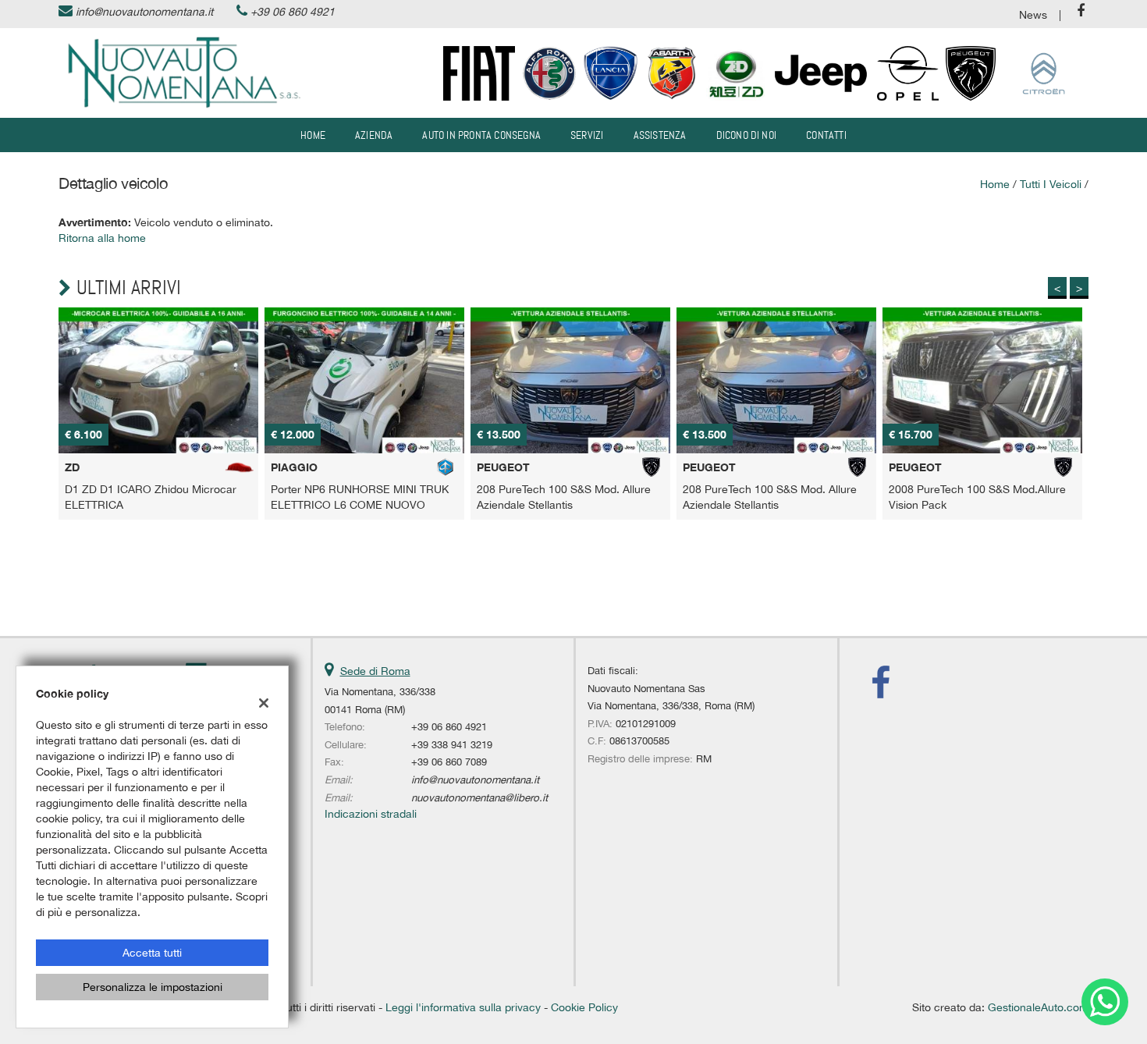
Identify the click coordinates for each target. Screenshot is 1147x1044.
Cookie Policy (584, 1007)
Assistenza (660, 135)
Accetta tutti (152, 952)
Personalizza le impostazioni (152, 987)
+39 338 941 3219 (451, 744)
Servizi (586, 135)
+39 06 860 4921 (292, 11)
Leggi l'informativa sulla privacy (463, 1007)
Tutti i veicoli (1050, 184)
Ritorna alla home (102, 238)
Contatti (826, 135)
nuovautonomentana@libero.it (479, 797)
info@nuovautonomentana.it (144, 11)
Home (312, 135)
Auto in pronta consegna (481, 135)
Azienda (373, 135)
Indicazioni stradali (371, 814)
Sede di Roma (375, 671)
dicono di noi (746, 135)
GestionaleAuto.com (1038, 1007)
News (1033, 15)
